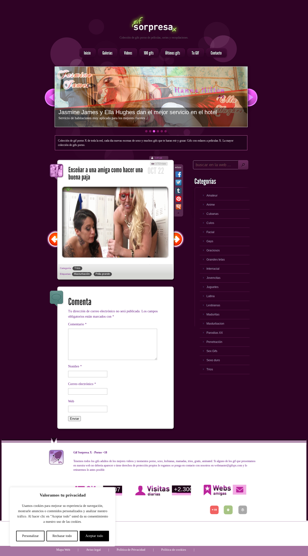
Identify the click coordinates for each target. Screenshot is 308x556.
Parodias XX (214, 332)
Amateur (212, 195)
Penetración (214, 342)
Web (71, 401)
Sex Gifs (211, 351)
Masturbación (82, 273)
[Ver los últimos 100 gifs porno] (171, 53)
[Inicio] (86, 53)
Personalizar (30, 536)
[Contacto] (215, 53)
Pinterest (178, 200)
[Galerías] (106, 53)
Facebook (178, 175)
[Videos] (127, 53)
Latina (210, 296)
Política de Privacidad (131, 549)
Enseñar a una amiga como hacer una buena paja (57, 172)
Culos (210, 223)
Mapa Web (63, 549)
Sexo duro (213, 360)
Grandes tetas (215, 259)
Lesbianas (213, 305)
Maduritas (212, 314)
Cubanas (212, 214)
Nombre (75, 366)
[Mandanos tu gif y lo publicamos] (194, 53)
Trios (77, 268)
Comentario (77, 324)
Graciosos (213, 250)
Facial (210, 232)
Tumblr (178, 192)
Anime (210, 204)
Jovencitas (213, 278)
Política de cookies (173, 549)
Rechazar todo (62, 536)
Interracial (212, 268)
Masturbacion (215, 323)
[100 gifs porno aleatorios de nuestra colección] (147, 53)
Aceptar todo (94, 536)
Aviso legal (93, 549)
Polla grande (103, 273)
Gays (209, 241)
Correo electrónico (82, 384)
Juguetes (212, 287)
